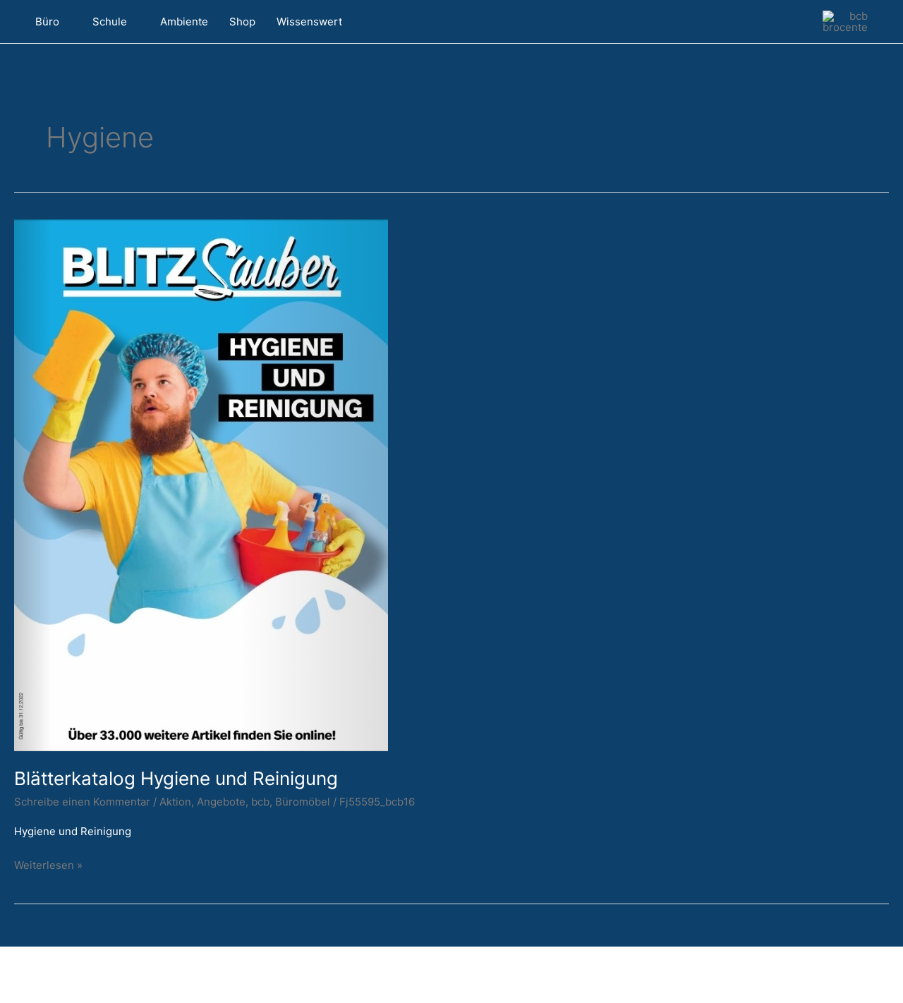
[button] (397, 22)
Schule (109, 21)
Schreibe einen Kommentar (82, 801)
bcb (260, 801)
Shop (242, 21)
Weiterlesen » (48, 864)
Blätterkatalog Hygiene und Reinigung (176, 778)
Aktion (175, 801)
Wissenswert (309, 21)
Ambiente (184, 21)
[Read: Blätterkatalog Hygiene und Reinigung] (201, 484)
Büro (47, 21)
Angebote (221, 801)
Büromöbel (302, 801)
